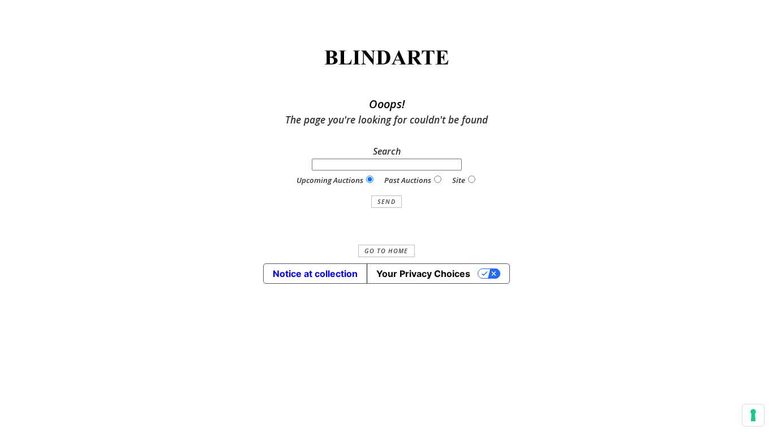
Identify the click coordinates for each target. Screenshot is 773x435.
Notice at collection (315, 273)
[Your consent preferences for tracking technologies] (753, 415)
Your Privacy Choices (423, 273)
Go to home (386, 251)
